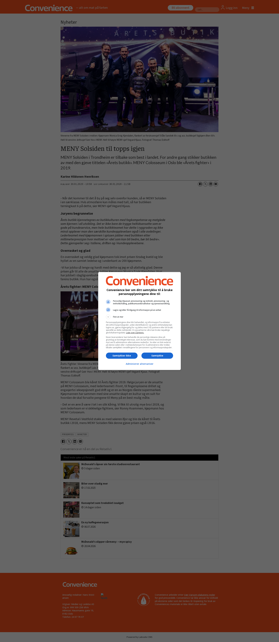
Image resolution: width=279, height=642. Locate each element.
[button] (139, 317)
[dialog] (139, 321)
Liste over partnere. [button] (135, 332)
